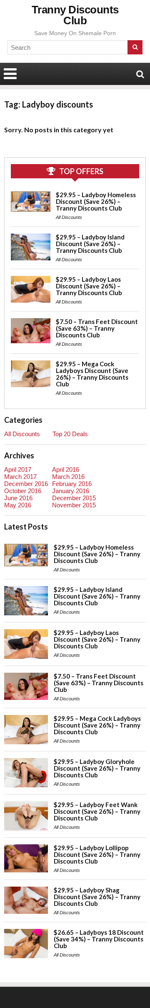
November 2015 (74, 505)
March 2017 (20, 476)
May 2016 (17, 505)
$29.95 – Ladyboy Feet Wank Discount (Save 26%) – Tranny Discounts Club (97, 811)
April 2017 (17, 469)
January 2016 (70, 490)
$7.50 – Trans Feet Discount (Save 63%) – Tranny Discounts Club (97, 328)
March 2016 (68, 476)
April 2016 (65, 469)
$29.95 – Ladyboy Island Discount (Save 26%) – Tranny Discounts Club (90, 243)
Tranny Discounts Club (75, 15)
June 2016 (18, 497)
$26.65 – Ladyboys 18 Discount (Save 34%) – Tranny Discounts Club (99, 938)
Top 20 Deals (70, 433)
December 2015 (74, 497)
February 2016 (72, 483)
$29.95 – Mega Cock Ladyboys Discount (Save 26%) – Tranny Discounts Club (92, 374)
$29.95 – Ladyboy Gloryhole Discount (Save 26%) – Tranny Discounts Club (97, 768)
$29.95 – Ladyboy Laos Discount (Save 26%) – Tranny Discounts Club (89, 285)
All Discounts (69, 217)
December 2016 (26, 483)
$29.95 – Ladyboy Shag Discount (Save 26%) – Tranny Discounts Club (97, 896)
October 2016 (22, 490)
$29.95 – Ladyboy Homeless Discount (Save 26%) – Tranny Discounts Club (96, 201)
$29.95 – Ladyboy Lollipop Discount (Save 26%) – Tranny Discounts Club (97, 854)
